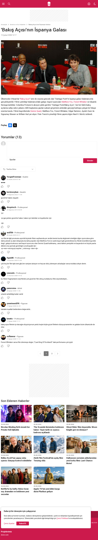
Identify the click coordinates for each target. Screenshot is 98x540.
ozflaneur (11, 336)
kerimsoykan (12, 192)
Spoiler (13, 159)
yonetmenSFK (13, 303)
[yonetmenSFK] (3, 304)
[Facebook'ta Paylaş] (10, 125)
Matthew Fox (67, 102)
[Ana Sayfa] (49, 3)
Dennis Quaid (35, 111)
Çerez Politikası (62, 518)
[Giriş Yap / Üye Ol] (89, 3)
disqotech (11, 207)
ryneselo (11, 273)
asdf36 (10, 232)
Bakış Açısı (25, 99)
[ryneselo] (3, 274)
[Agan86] (3, 258)
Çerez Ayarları (9, 523)
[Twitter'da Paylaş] (15, 125)
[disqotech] (3, 208)
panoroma (11, 288)
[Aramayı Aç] (9, 3)
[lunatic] (3, 319)
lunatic (10, 319)
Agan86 (10, 258)
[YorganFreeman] (3, 177)
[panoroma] (3, 289)
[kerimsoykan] (3, 193)
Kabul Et (22, 523)
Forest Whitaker (80, 102)
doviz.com (4, 535)
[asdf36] (3, 233)
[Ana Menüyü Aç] (3, 3)
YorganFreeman (14, 177)
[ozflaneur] (3, 337)
